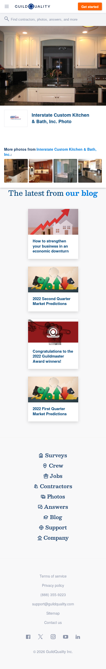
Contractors (56, 486)
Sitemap (53, 613)
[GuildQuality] (32, 6)
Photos (56, 496)
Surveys (56, 455)
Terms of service (53, 576)
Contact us (53, 622)
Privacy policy (53, 585)
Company (56, 537)
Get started (90, 6)
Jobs (56, 476)
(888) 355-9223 (53, 594)
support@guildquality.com (53, 603)
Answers (56, 507)
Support (56, 527)
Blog (56, 517)
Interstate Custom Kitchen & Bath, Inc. (50, 152)
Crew (56, 465)
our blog (82, 193)
